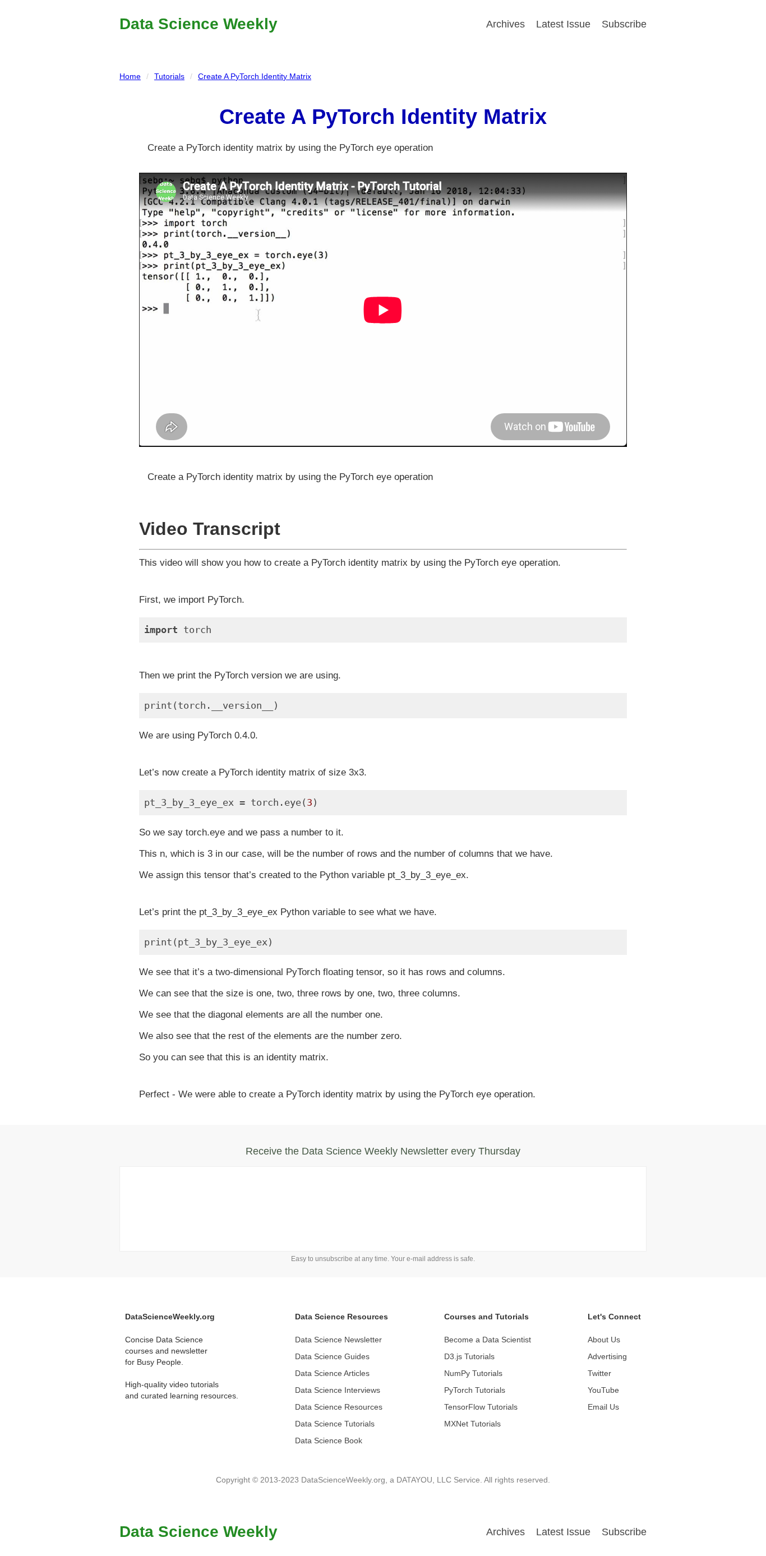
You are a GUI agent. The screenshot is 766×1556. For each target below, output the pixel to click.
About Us (604, 1339)
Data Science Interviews (337, 1390)
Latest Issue (563, 24)
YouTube (603, 1390)
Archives (505, 24)
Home (130, 76)
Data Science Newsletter (338, 1339)
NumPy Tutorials (473, 1373)
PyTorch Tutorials (474, 1390)
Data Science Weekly (198, 24)
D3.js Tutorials (469, 1356)
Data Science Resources (338, 1406)
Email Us (603, 1406)
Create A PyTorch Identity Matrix (254, 76)
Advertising (607, 1356)
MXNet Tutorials (472, 1423)
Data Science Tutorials (335, 1423)
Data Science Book (328, 1440)
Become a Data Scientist (487, 1339)
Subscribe (624, 24)
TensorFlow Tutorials (481, 1406)
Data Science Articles (332, 1373)
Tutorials (169, 76)
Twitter (599, 1373)
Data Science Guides (332, 1356)
